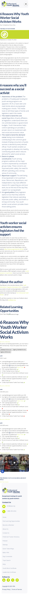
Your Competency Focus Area (7, 25)
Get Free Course (4, 482)
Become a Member (5, 342)
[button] (26, 4)
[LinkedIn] (3, 580)
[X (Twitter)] (12, 580)
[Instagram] (17, 580)
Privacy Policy (6, 589)
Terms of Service (16, 589)
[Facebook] (8, 580)
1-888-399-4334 (11, 511)
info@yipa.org (11, 506)
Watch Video (20, 367)
